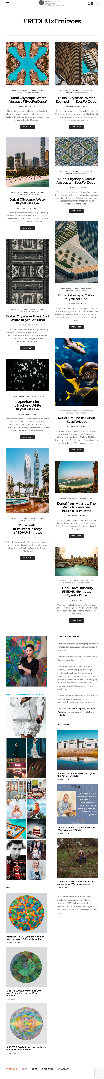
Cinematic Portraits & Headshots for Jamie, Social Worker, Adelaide (76, 882)
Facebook (90, 708)
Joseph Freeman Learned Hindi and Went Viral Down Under (76, 828)
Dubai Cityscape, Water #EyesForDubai (27, 201)
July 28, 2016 (24, 537)
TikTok (86, 711)
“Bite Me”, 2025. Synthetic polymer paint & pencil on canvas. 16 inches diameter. (24, 993)
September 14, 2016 (73, 106)
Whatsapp (63, 1069)
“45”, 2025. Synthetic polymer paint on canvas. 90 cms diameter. (26, 1048)
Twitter (71, 708)
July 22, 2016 (72, 516)
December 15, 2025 (13, 942)
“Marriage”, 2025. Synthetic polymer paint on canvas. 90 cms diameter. (25, 937)
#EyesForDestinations (20, 91)
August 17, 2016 (24, 325)
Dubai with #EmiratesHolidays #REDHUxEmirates (28, 529)
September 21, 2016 (24, 106)
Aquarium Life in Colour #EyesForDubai (76, 420)
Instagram (80, 708)
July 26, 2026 (62, 887)
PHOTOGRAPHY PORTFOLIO (25, 694)
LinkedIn (61, 715)
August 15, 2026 (63, 833)
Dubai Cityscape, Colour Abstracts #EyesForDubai (76, 180)
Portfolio (11, 1069)
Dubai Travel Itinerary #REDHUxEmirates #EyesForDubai (76, 591)
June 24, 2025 (11, 1053)
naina (36, 106)
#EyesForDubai (37, 91)
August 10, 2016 (73, 427)
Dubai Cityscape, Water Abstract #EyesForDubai (28, 99)
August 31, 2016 (73, 187)
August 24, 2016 (73, 304)
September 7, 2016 (24, 208)
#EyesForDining (86, 581)
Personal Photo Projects (28, 93)
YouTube (61, 711)
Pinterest (71, 711)
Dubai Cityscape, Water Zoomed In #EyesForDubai (76, 99)
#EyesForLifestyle (84, 583)
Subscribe (47, 1069)
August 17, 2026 (63, 779)
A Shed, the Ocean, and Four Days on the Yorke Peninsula (76, 774)
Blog (35, 1069)
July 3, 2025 (10, 999)
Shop (24, 1069)
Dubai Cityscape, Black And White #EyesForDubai (27, 318)
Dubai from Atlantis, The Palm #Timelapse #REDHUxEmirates (76, 507)
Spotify (79, 711)
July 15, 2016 (72, 600)
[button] (26, 717)
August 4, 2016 (24, 414)
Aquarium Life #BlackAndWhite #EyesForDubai (27, 405)
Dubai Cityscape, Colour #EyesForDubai (76, 297)
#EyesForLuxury (28, 520)
